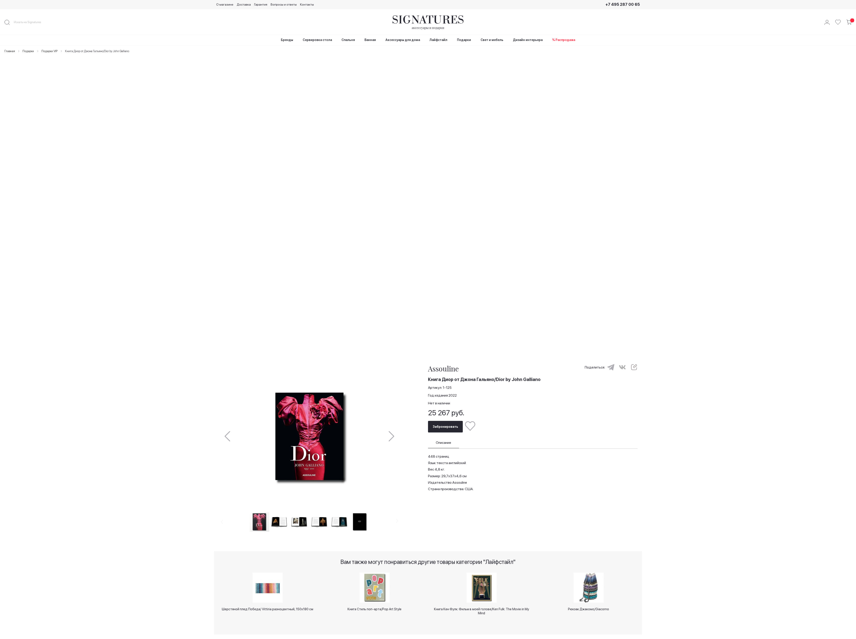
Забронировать (445, 426)
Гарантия (260, 4)
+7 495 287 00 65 (622, 4)
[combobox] (31, 22)
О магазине (224, 4)
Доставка (244, 4)
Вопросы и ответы (284, 4)
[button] (227, 436)
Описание (443, 442)
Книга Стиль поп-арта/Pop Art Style (374, 609)
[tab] (443, 443)
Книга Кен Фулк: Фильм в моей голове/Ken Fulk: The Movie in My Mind (481, 610)
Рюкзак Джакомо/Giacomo (588, 609)
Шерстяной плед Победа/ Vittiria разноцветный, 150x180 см (267, 609)
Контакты (307, 4)
